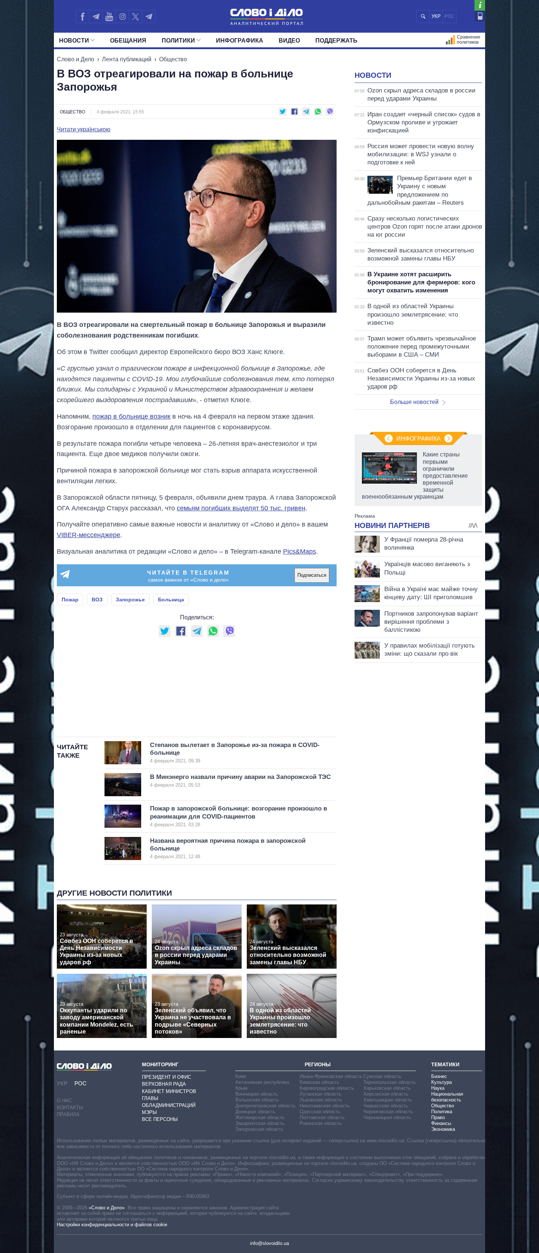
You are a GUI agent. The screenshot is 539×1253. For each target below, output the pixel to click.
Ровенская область (321, 1123)
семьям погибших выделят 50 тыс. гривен (241, 508)
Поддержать (336, 40)
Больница (171, 599)
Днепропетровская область (265, 1105)
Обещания (128, 40)
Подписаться (311, 575)
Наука (437, 1088)
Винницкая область (256, 1094)
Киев (240, 1076)
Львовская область (321, 1100)
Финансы (441, 1123)
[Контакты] (479, 16)
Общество (173, 59)
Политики (178, 40)
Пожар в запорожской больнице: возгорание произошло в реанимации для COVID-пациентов (238, 816)
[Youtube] (108, 16)
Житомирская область (260, 1117)
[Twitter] (135, 16)
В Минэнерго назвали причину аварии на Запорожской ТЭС (240, 780)
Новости (74, 40)
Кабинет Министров (169, 1091)
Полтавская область (322, 1117)
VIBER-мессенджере (88, 535)
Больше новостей (414, 402)
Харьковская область (387, 1088)
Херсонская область (385, 1094)
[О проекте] (479, 5)
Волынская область (257, 1100)
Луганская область (320, 1094)
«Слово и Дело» (107, 1207)
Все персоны (160, 1119)
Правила (68, 1114)
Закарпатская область (260, 1123)
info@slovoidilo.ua (269, 1243)
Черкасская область (385, 1105)
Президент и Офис (166, 1077)
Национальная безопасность (447, 1097)
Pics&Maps (299, 551)
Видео (289, 40)
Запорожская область (259, 1129)
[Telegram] (95, 16)
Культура (441, 1082)
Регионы (318, 1064)
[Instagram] (122, 16)
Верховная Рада (164, 1084)
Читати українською (83, 129)
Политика (441, 1111)
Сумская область (382, 1076)
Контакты (70, 1107)
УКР (436, 16)
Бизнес (439, 1076)
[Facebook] (82, 16)
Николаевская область (325, 1105)
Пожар (70, 599)
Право (438, 1117)
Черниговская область (388, 1111)
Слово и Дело (75, 59)
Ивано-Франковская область (331, 1076)
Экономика (443, 1129)
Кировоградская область (327, 1088)
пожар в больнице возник (131, 416)
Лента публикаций (126, 59)
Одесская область (320, 1111)
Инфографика (239, 40)
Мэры (149, 1112)
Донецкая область (255, 1111)
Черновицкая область (387, 1117)
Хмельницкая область (387, 1100)
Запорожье (130, 599)
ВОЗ (97, 599)
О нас (64, 1100)
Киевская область (319, 1082)
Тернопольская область (389, 1082)
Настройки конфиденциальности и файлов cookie (112, 1224)
